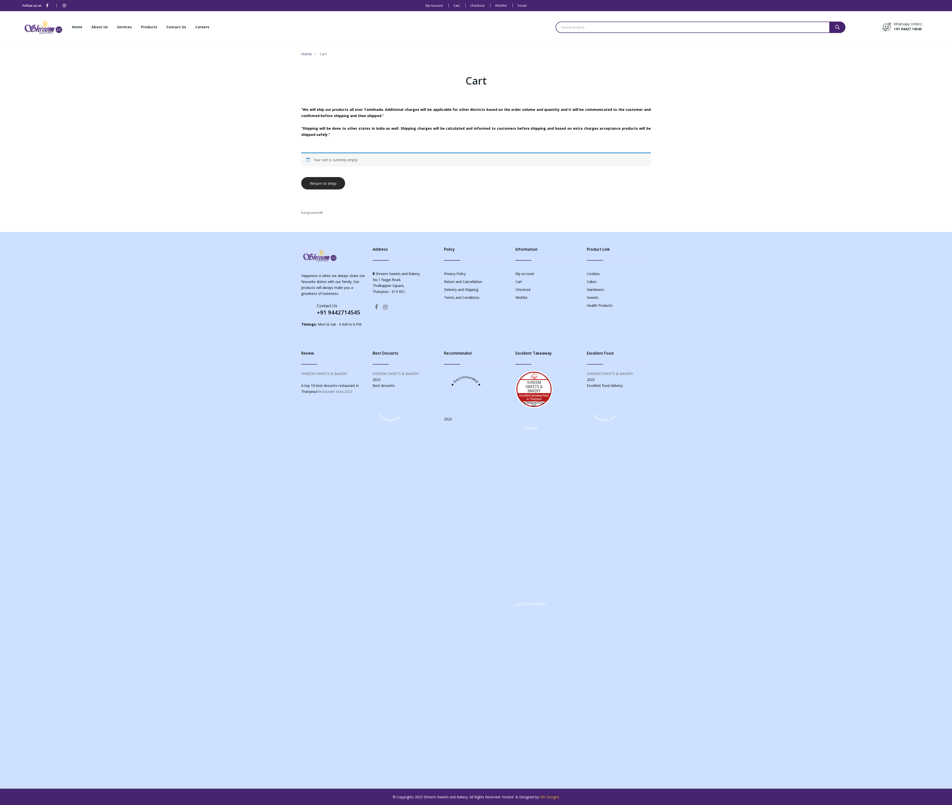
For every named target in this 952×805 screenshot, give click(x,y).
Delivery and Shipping (461, 289)
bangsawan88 (312, 212)
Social (521, 5)
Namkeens (595, 289)
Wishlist (501, 5)
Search (837, 27)
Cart (456, 5)
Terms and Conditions (461, 297)
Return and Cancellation (463, 281)
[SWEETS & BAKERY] (531, 769)
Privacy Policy (455, 273)
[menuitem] (77, 27)
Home (306, 53)
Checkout (477, 5)
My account (434, 5)
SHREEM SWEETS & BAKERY (324, 373)
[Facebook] (47, 5)
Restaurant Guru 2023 (335, 391)
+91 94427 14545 (908, 29)
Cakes (591, 281)
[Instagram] (64, 5)
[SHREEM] (531, 594)
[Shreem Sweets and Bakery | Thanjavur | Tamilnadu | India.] (43, 26)
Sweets (592, 297)
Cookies (593, 273)
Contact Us (327, 306)
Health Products (600, 305)
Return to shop (323, 183)
